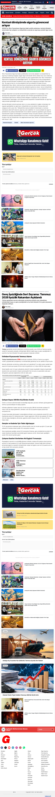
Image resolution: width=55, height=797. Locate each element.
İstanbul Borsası (45, 756)
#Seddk (16, 122)
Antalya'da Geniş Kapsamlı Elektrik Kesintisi (35, 223)
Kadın (2, 766)
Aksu (29, 753)
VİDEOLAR (21, 1)
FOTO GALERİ (28, 1)
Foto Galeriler (44, 753)
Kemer (29, 771)
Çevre (15, 766)
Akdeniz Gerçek (5, 19)
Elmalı (29, 760)
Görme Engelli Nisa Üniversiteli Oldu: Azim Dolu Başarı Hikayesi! (37, 264)
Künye (42, 768)
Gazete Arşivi (44, 775)
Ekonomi (12, 19)
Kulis (2, 753)
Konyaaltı (30, 775)
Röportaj (16, 756)
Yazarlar (40, 2)
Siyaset (2, 756)
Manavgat (30, 781)
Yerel (2, 764)
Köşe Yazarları (44, 751)
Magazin (16, 760)
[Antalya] (27, 644)
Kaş (29, 770)
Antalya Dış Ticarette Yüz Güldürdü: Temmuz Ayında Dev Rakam (23, 660)
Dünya (15, 758)
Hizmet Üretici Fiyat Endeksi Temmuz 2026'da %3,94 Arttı (21, 695)
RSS (15, 792)
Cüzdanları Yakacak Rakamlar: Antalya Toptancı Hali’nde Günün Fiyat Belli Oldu (38, 210)
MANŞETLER (14, 1)
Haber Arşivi (44, 773)
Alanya (29, 755)
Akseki (29, 751)
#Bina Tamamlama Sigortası (27, 122)
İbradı (29, 768)
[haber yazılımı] (48, 796)
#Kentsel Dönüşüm (7, 122)
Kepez (29, 773)
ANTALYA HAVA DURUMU (16, 3)
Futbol (15, 764)
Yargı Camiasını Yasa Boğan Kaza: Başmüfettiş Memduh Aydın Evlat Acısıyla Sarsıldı (37, 237)
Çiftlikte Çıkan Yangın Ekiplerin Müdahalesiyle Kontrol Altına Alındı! (39, 277)
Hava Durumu (44, 766)
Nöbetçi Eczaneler (45, 764)
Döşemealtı (30, 758)
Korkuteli (30, 777)
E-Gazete (36, 2)
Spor (2, 760)
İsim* (3, 166)
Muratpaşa (30, 783)
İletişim (43, 770)
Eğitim (15, 753)
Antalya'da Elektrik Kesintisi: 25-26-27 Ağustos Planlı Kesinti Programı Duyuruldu (38, 196)
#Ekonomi (5, 479)
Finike (29, 762)
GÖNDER (51, 184)
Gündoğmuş (30, 766)
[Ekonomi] (27, 678)
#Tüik (12, 479)
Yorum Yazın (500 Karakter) (8, 172)
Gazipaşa (30, 764)
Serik (29, 785)
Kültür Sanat (4, 768)
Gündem (3, 751)
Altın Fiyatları (44, 760)
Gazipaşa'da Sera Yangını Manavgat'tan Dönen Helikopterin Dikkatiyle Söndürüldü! (30, 16)
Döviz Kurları (44, 758)
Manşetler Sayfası (45, 755)
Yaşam (2, 762)
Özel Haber (3, 758)
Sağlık (15, 751)
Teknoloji (16, 762)
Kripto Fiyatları (44, 762)
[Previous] (11, 16)
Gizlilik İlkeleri (44, 771)
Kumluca (30, 779)
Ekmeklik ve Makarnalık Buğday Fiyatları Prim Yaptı (37, 250)
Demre (29, 756)
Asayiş (15, 755)
